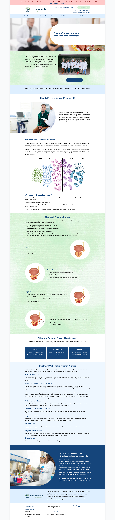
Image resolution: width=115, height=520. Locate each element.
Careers (49, 511)
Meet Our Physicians (74, 80)
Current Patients (37, 15)
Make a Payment (69, 7)
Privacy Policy (55, 511)
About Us (57, 7)
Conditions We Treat (84, 15)
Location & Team (63, 15)
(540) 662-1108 (86, 10)
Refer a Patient (84, 7)
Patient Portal (62, 7)
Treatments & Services (50, 15)
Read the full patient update (57, 3)
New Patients (27, 15)
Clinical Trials (73, 15)
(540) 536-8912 (86, 12)
